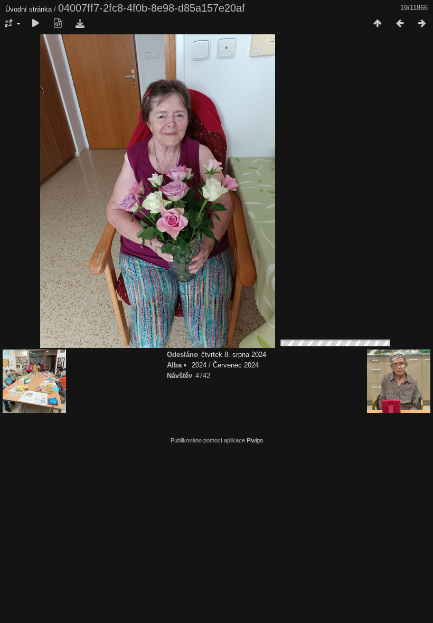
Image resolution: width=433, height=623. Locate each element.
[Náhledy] (377, 23)
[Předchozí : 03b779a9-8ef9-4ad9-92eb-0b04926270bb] (400, 23)
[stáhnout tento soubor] (80, 23)
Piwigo (255, 440)
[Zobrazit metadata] (57, 23)
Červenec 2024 (236, 365)
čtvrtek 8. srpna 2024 (233, 354)
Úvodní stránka (28, 9)
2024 (199, 365)
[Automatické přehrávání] (35, 23)
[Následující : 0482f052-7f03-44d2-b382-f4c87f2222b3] (422, 23)
